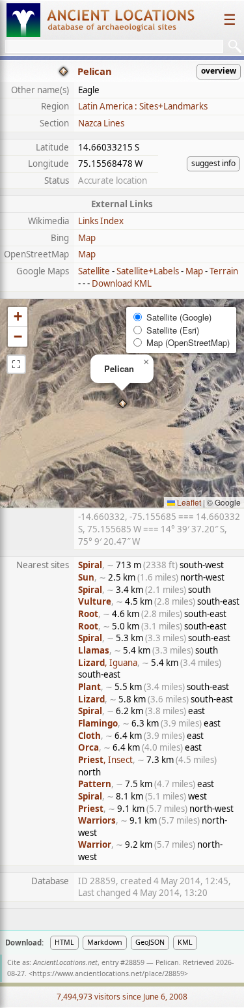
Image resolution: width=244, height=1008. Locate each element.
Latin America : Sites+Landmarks (143, 106)
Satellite (94, 271)
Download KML (122, 283)
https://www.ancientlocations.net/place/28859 (108, 973)
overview (218, 70)
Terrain (224, 271)
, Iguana (107, 663)
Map (87, 238)
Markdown (104, 942)
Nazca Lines (101, 123)
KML (185, 942)
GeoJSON (150, 942)
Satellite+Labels (147, 271)
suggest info (213, 163)
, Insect (105, 760)
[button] (122, 403)
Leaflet (188, 502)
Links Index (101, 221)
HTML (64, 942)
